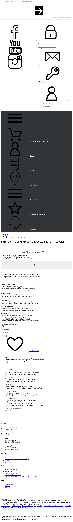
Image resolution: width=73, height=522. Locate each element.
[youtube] (15, 53)
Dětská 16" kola (5, 506)
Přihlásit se (42, 82)
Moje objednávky (45, 103)
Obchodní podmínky (11, 469)
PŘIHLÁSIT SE (55, 17)
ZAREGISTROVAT (67, 17)
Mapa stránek (9, 484)
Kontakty (7, 460)
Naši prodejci (9, 462)
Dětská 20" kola (16, 506)
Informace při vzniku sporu (13, 475)
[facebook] (15, 39)
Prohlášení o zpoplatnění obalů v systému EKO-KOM (21, 476)
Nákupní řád (8, 471)
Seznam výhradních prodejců (37, 265)
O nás (6, 457)
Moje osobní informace (47, 106)
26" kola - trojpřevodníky (19, 507)
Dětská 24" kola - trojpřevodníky (54, 506)
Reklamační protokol (11, 473)
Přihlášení (7, 486)
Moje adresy (44, 105)
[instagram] (15, 68)
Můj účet (7, 487)
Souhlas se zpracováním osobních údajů (17, 459)
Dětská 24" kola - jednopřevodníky (32, 506)
